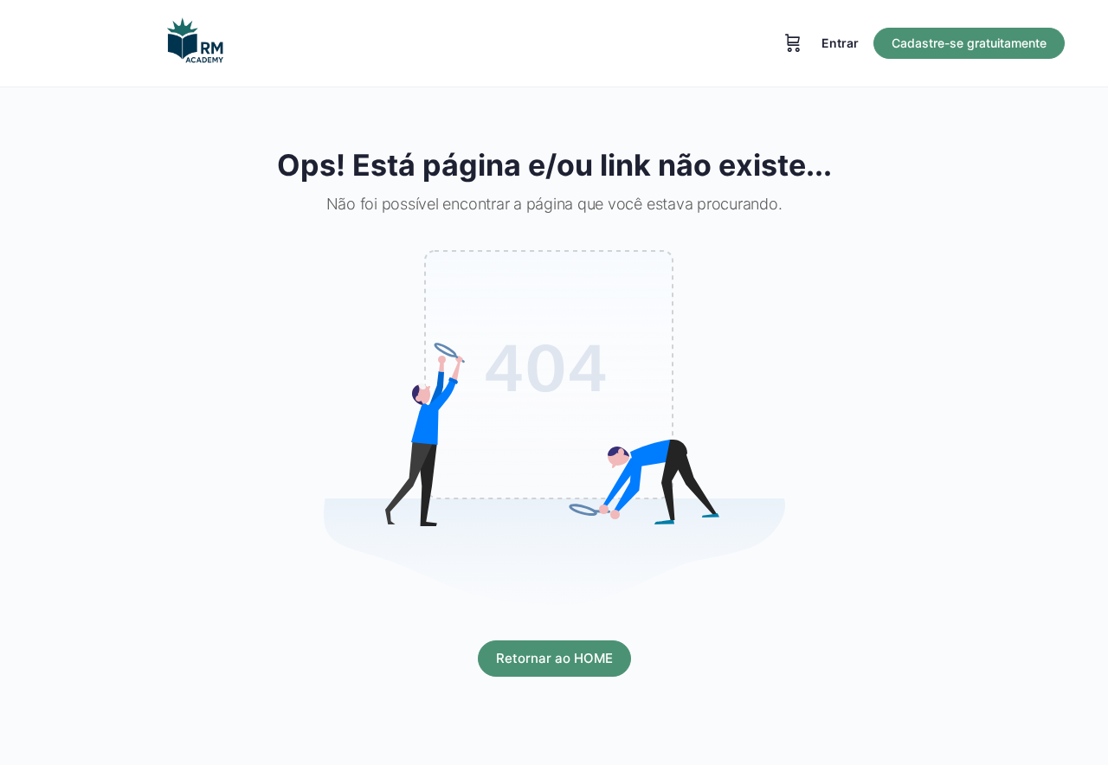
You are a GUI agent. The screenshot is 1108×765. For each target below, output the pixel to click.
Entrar (840, 42)
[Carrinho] (793, 43)
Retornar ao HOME (554, 658)
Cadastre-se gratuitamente (969, 42)
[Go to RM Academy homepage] (194, 42)
